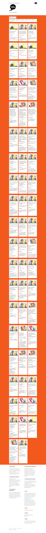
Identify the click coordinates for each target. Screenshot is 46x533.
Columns (11, 55)
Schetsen (30, 207)
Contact (18, 528)
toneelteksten (22, 317)
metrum (31, 341)
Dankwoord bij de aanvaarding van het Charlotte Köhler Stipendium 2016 (32, 312)
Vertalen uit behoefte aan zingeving (21, 334)
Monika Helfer (12, 75)
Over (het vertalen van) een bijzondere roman (32, 226)
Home (10, 528)
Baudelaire (22, 344)
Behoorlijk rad (22, 50)
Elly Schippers (34, 293)
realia (20, 233)
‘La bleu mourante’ (13, 384)
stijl (14, 295)
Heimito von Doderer (12, 390)
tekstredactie (11, 372)
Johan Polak (13, 435)
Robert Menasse (30, 210)
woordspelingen (23, 454)
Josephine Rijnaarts (31, 38)
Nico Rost (22, 150)
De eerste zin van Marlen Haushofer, (22, 32)
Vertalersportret (31, 68)
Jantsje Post (30, 171)
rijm (21, 94)
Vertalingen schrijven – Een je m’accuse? (13, 162)
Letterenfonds (12, 315)
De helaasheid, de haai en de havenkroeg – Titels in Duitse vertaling (13, 248)
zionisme (32, 169)
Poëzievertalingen (31, 75)
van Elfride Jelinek (22, 448)
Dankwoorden (31, 117)
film (15, 255)
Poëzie (20, 93)
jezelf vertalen (12, 233)
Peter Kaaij (14, 296)
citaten (29, 191)
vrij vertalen (11, 212)
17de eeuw (23, 255)
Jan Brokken (11, 211)
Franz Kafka (32, 255)
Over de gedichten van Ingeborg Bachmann (22, 88)
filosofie (32, 320)
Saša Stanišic (11, 146)
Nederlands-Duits (13, 230)
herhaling (25, 296)
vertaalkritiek (21, 147)
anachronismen (14, 413)
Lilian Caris (33, 171)
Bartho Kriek (25, 147)
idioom (11, 145)
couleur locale (34, 37)
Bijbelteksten (34, 294)
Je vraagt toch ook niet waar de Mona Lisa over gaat (32, 88)
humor (10, 189)
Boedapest (33, 393)
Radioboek (33, 392)
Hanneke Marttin (12, 457)
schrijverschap (12, 170)
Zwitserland (11, 299)
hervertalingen (34, 56)
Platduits (24, 274)
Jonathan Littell (14, 275)
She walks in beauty (14, 224)
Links (21, 528)
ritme (34, 342)
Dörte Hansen (32, 274)
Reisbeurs (12, 309)
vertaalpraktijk (32, 319)
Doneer (31, 523)
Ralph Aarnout (15, 56)
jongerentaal (25, 75)
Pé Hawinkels (25, 347)
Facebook (25, 516)
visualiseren (11, 274)
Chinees (11, 122)
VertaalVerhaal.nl (14, 529)
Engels (22, 74)
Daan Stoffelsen (34, 254)
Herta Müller (22, 431)
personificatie (30, 147)
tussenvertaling (21, 342)
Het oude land (31, 266)
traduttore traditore (22, 272)
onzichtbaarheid (21, 366)
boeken (29, 494)
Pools (10, 435)
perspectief (11, 296)
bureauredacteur (12, 371)
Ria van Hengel (23, 124)
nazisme (29, 169)
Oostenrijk (23, 232)
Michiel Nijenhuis (21, 76)
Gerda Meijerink (32, 256)
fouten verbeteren (13, 411)
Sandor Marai (30, 394)
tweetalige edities (21, 95)
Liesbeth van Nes (33, 191)
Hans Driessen (21, 149)
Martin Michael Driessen (22, 148)
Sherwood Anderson (33, 189)
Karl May (15, 190)
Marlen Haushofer (21, 39)
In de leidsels (21, 405)
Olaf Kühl (11, 436)
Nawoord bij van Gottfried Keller (13, 288)
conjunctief (15, 97)
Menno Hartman (13, 456)
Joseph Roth (30, 294)
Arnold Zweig (32, 168)
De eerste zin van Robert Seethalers (32, 183)
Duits (12, 37)
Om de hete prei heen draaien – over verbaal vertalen (14, 448)
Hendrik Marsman (31, 412)
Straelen (20, 273)
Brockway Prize (34, 413)
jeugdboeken (21, 75)
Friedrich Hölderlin (33, 366)
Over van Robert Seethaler (22, 226)
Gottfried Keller (12, 298)
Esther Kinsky (33, 149)
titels (12, 38)
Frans (22, 347)
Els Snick (15, 316)
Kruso (20, 266)
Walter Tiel (15, 434)
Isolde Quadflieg (24, 96)
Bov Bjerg (20, 297)
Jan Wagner (33, 343)
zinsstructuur (11, 76)
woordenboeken (12, 295)
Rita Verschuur (21, 123)
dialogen (13, 458)
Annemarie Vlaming (14, 145)
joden (34, 169)
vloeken (22, 191)
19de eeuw (14, 294)
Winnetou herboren (14, 181)
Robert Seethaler (30, 192)
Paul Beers (25, 94)
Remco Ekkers (30, 150)
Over (12, 528)
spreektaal (24, 295)
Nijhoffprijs (22, 122)
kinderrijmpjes (24, 273)
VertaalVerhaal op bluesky (28, 510)
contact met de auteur (13, 231)
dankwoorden (17, 492)
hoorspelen (11, 461)
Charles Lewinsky (24, 192)
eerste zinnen (21, 40)
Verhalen (20, 73)
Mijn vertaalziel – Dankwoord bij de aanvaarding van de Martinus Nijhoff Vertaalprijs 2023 (32, 112)
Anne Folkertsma (23, 38)
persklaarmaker (12, 373)
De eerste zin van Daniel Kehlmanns (22, 247)
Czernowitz (31, 390)
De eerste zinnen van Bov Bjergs (22, 288)
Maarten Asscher (13, 120)
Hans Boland (15, 210)
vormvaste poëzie (30, 342)
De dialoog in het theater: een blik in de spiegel (23, 311)
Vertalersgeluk (15, 144)
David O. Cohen (12, 256)
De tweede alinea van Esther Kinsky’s (23, 162)
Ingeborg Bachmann (22, 345)
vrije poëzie (34, 341)
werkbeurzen (11, 316)
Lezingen (30, 145)
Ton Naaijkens (32, 120)
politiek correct (12, 190)
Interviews (30, 73)
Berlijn (35, 411)
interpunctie (11, 297)
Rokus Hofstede (30, 295)
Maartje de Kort (21, 125)
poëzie (34, 150)
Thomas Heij (15, 212)
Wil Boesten (12, 168)
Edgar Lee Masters (31, 190)
